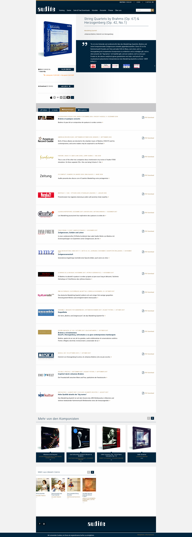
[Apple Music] (51, 97)
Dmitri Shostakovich (73, 497)
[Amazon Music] (58, 97)
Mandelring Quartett (90, 30)
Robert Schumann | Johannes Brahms (111, 458)
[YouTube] (68, 97)
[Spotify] (54, 97)
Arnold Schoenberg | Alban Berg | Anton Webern (89, 500)
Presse (110, 10)
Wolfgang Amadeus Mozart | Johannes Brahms (80, 459)
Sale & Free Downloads (81, 10)
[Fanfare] (46, 157)
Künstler (95, 10)
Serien (69, 10)
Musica (60, 353)
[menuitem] (62, 10)
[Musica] (46, 356)
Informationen (149, 534)
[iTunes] (61, 97)
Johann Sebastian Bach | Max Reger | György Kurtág (50, 457)
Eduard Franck (41, 495)
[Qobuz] (64, 97)
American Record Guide (66, 137)
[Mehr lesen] (103, 122)
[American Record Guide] (46, 139)
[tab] (43, 110)
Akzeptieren (141, 534)
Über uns (118, 10)
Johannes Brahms (142, 456)
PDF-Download (149, 117)
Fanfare (61, 155)
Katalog (62, 10)
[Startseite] (46, 8)
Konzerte (103, 10)
